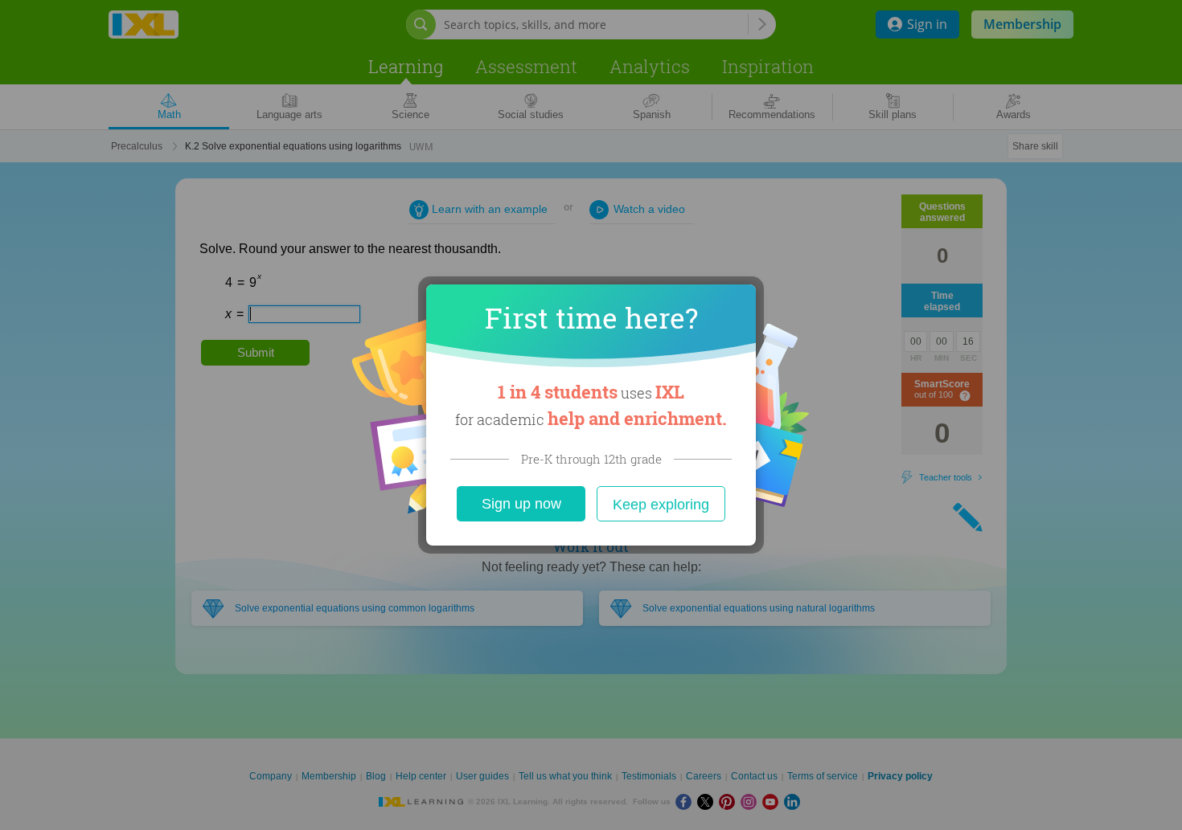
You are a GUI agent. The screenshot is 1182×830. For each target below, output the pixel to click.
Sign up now (521, 504)
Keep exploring (661, 505)
